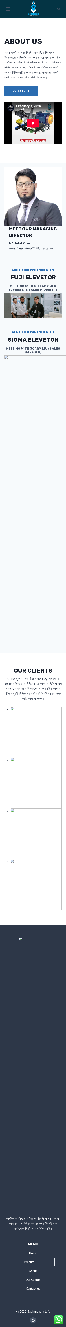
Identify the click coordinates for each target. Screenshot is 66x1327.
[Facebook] (33, 1320)
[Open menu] (8, 9)
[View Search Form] (59, 9)
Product (29, 1262)
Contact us (33, 1289)
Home (33, 1253)
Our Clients (33, 1280)
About (33, 1271)
